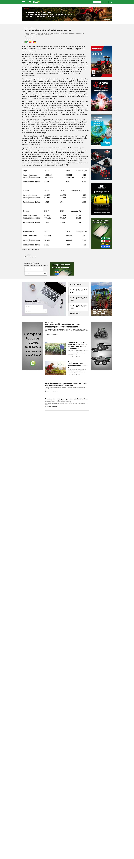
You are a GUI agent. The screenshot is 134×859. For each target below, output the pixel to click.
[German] (35, 41)
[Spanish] (30, 41)
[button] (23, 2)
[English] (28, 41)
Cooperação (50, 322)
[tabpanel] (67, 14)
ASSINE (97, 2)
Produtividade (32, 28)
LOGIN (104, 2)
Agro (46, 322)
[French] (33, 41)
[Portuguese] (25, 41)
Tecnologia (70, 361)
